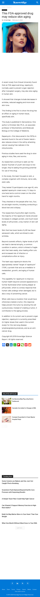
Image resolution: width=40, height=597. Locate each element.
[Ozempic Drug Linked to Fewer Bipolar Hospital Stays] (6, 419)
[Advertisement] (20, 67)
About (3, 589)
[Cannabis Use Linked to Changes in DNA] (6, 410)
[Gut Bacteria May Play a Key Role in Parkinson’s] (6, 401)
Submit (24, 589)
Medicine (9, 7)
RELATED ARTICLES (9, 394)
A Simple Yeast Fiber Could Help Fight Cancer (18, 499)
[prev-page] (3, 426)
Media (29, 589)
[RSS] (22, 583)
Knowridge (7, 20)
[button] (3, 2)
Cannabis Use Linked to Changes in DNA (24, 408)
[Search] (37, 2)
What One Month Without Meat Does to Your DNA (19, 523)
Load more (19, 528)
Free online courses (20, 591)
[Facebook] (12, 583)
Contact (35, 589)
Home (3, 7)
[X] (28, 583)
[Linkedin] (17, 583)
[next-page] (6, 426)
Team (8, 589)
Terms (13, 589)
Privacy (18, 589)
